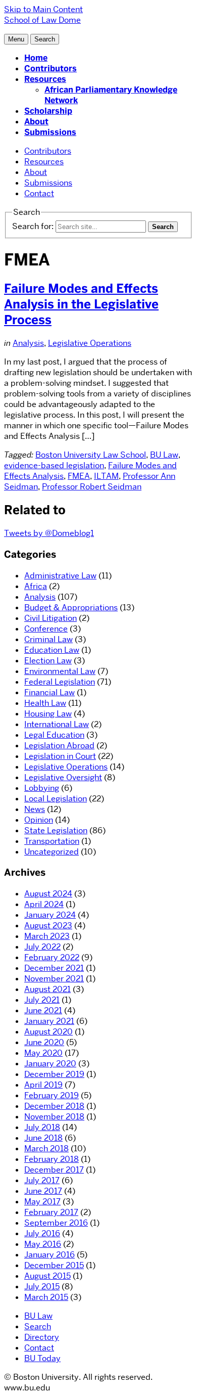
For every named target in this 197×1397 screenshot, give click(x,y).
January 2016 (49, 1254)
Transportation (51, 841)
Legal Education (54, 735)
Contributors (50, 68)
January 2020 (50, 1063)
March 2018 (46, 1148)
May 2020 (43, 1053)
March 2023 (47, 936)
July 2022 (42, 946)
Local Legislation (55, 798)
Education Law (51, 650)
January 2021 (49, 1021)
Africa (35, 586)
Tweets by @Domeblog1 (49, 533)
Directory (41, 1337)
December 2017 (54, 1169)
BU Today (42, 1358)
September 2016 (56, 1223)
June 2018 (43, 1138)
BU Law (164, 454)
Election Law (48, 660)
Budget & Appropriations (71, 607)
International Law (56, 724)
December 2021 (54, 968)
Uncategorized (51, 851)
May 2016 (42, 1244)
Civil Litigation (50, 618)
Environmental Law (59, 671)
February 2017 (51, 1212)
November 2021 (54, 978)
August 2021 (47, 989)
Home (35, 58)
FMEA (79, 476)
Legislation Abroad (59, 745)
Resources (45, 79)
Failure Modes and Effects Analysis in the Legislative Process (81, 304)
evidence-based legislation (54, 465)
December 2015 (54, 1265)
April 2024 (44, 904)
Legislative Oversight (63, 777)
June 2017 (43, 1191)
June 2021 (43, 1010)
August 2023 (48, 925)
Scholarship (48, 111)
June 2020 (44, 1042)
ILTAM (106, 476)
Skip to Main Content (43, 9)
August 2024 (48, 893)
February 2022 (51, 957)
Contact (39, 193)
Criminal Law (48, 639)
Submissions (50, 132)
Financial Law (49, 692)
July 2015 (42, 1286)
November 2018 (54, 1116)
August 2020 (48, 1031)
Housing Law (48, 713)
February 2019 (51, 1095)
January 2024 (50, 915)
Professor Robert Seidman (91, 486)
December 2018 (54, 1106)
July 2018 (42, 1127)
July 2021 (42, 1000)
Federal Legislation (59, 682)
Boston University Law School (90, 454)
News (34, 809)
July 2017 (42, 1180)
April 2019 (43, 1084)
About (36, 121)
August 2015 (47, 1276)
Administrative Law (60, 575)
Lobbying (41, 788)
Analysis (28, 343)
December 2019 (54, 1074)
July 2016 (42, 1233)
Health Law (45, 703)
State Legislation (55, 830)
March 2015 (46, 1297)
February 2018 (51, 1159)
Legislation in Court (60, 756)
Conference (46, 628)
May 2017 (42, 1201)
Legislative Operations (89, 343)
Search (37, 1326)
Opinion (38, 820)
